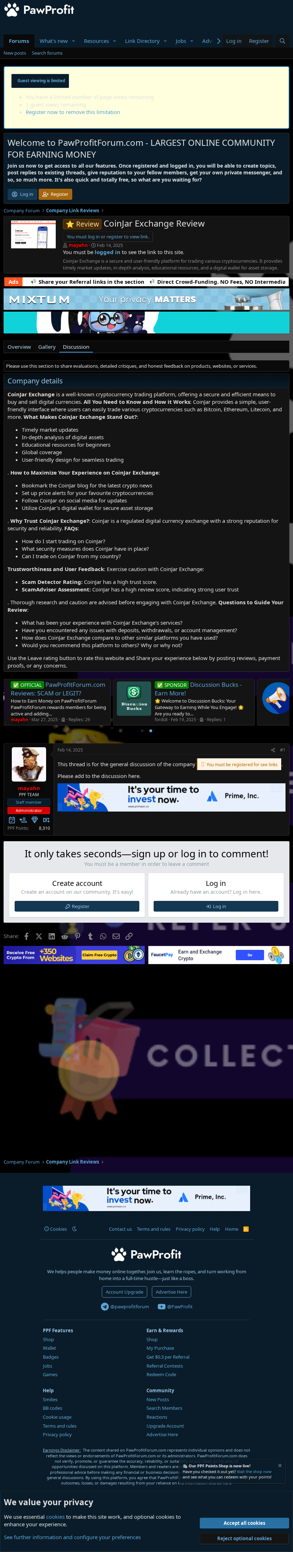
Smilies (50, 1399)
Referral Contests (164, 1366)
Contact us (120, 1229)
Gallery (47, 346)
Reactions (156, 1417)
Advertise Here (171, 1292)
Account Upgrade (124, 1292)
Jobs (181, 40)
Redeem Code (161, 1374)
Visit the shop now (254, 1471)
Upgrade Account (165, 1426)
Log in (219, 906)
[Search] (282, 41)
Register (80, 906)
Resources (96, 40)
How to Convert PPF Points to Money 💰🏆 (233, 688)
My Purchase (160, 1348)
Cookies (58, 1229)
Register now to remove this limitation (73, 111)
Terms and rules (153, 1229)
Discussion (76, 346)
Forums (19, 40)
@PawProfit (179, 1306)
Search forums (47, 53)
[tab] (142, 730)
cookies (55, 1516)
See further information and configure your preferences (72, 1537)
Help (215, 1229)
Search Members (164, 1408)
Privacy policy (190, 1229)
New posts (15, 53)
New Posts (157, 1399)
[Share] (273, 750)
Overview (19, 346)
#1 (282, 750)
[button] (74, 41)
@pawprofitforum (129, 1306)
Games (50, 1374)
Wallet (49, 1348)
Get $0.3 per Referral (167, 1357)
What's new (54, 40)
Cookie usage (57, 1417)
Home (231, 1229)
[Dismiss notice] (279, 1466)
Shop (48, 1339)
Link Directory (142, 40)
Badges (51, 1357)
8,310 (44, 828)
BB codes (52, 1408)
